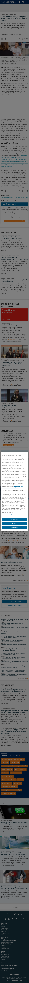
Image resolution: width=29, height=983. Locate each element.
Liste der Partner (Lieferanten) (10, 514)
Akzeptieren (14, 527)
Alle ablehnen (14, 523)
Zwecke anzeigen (14, 519)
